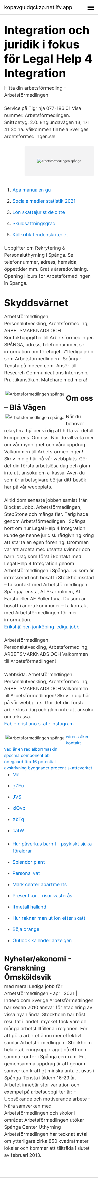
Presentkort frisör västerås (42, 895)
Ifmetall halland (29, 907)
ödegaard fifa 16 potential (30, 761)
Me (16, 774)
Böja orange (26, 929)
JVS (17, 797)
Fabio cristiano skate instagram (39, 723)
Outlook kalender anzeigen (42, 940)
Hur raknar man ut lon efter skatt (49, 918)
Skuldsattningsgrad (34, 223)
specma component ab (27, 755)
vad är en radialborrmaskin (30, 749)
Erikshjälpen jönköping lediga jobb (41, 626)
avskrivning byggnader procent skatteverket (48, 767)
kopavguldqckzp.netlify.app (38, 7)
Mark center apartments (40, 884)
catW (18, 830)
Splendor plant (29, 862)
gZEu (18, 785)
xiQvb (19, 808)
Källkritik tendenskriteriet (40, 234)
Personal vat (26, 873)
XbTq (18, 819)
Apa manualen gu (32, 190)
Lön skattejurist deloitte (39, 212)
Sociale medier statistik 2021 (44, 201)
